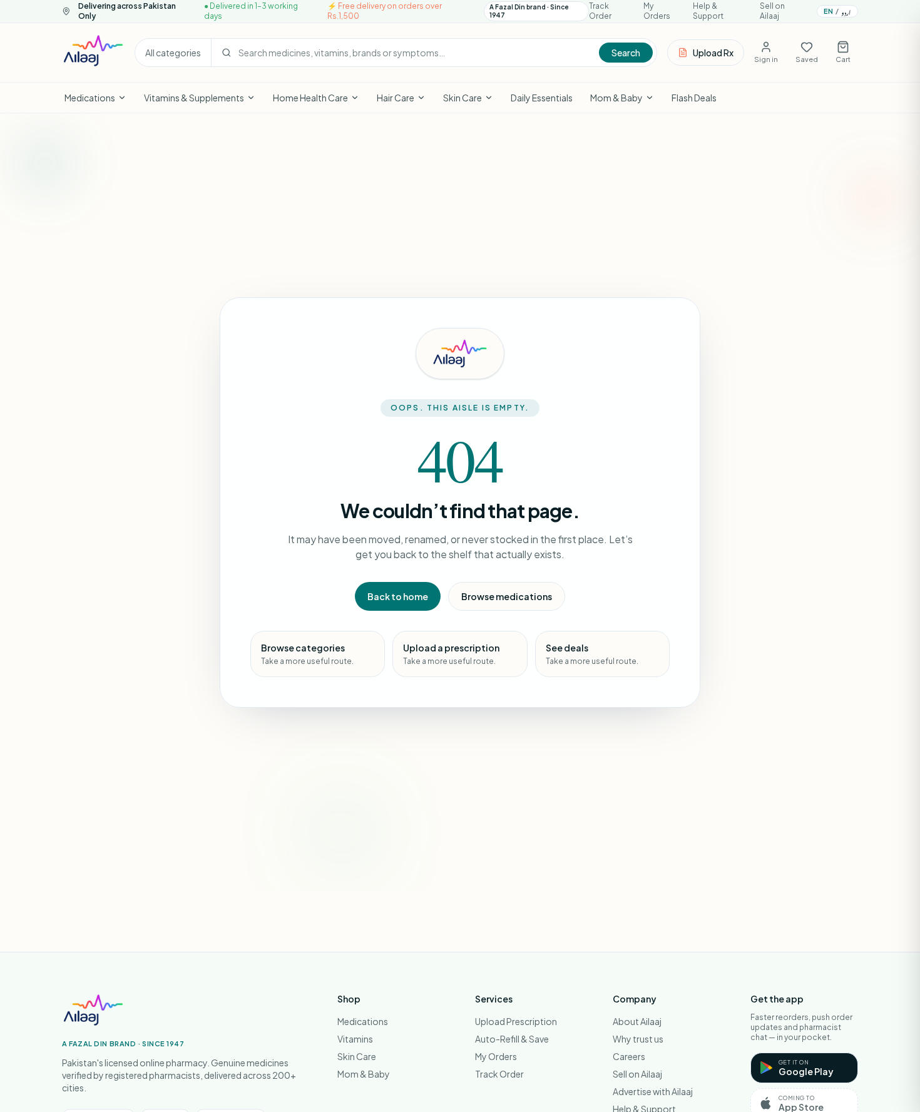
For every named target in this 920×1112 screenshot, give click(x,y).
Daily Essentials (542, 97)
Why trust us (638, 1038)
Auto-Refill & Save (512, 1038)
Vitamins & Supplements (194, 97)
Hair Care (395, 97)
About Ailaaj (637, 1021)
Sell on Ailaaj (772, 11)
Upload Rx (713, 52)
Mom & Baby (616, 97)
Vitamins (355, 1038)
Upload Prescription (516, 1021)
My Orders (656, 11)
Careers (629, 1056)
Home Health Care (310, 97)
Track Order (600, 11)
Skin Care (462, 97)
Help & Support (708, 11)
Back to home (397, 596)
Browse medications (506, 596)
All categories (173, 52)
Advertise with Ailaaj (653, 1091)
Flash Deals (694, 97)
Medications (89, 97)
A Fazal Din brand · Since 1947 (529, 11)
